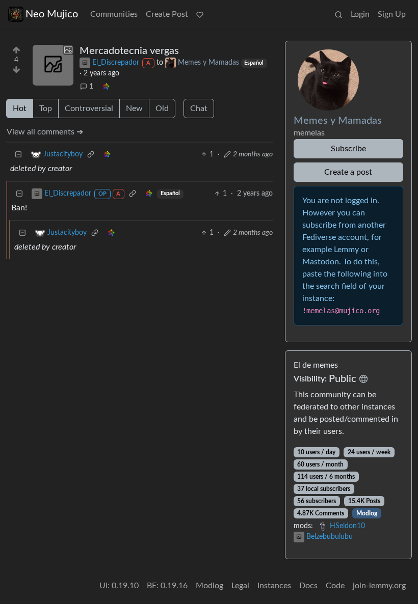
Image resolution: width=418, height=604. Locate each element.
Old (162, 108)
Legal (240, 586)
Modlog (366, 513)
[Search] (338, 14)
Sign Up (392, 14)
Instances (274, 586)
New (134, 108)
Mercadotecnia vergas (129, 51)
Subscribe (348, 149)
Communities (114, 14)
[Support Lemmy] (199, 14)
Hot (20, 108)
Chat (198, 108)
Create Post (167, 14)
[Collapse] (18, 154)
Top (45, 108)
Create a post (348, 172)
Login (360, 14)
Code (335, 586)
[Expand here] (53, 65)
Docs (308, 586)
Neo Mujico (51, 14)
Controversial (89, 108)
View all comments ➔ (45, 132)
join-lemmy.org (379, 586)
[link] (106, 87)
